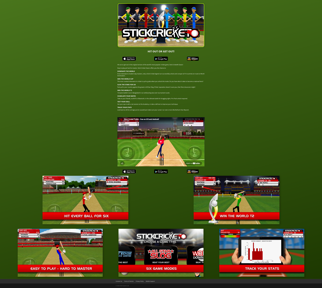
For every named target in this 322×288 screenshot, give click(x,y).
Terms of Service (129, 281)
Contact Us (119, 281)
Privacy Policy (140, 281)
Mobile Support (150, 281)
